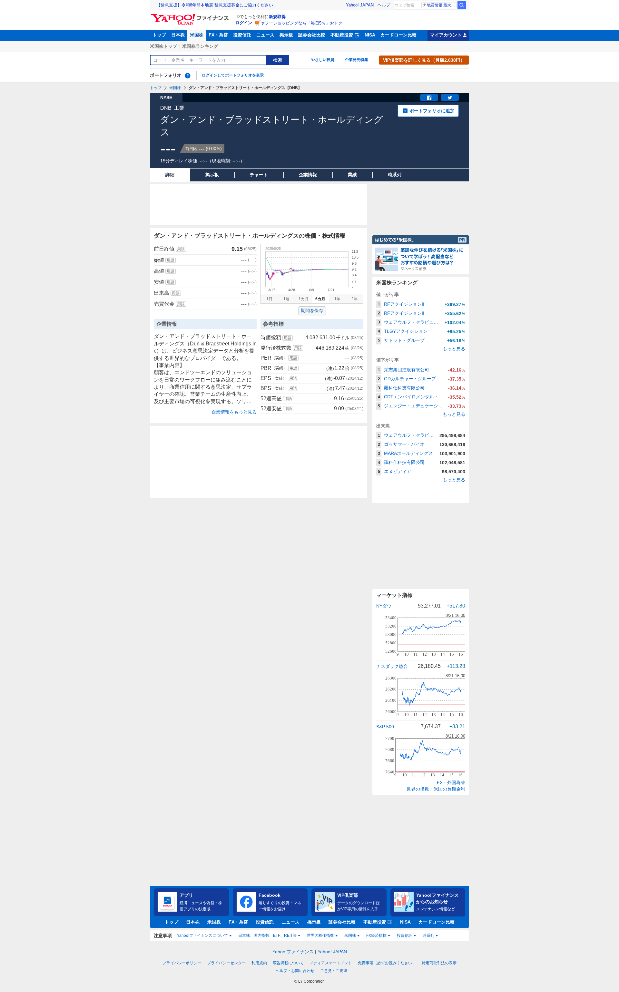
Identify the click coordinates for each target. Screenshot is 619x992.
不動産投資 (341, 34)
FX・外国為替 (451, 782)
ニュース (265, 34)
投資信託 (242, 34)
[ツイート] (450, 97)
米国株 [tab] (350, 935)
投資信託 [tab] (404, 935)
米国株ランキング (200, 46)
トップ (159, 34)
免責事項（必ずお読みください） (387, 963)
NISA (370, 34)
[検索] (461, 5)
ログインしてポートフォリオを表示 (233, 75)
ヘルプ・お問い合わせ (295, 970)
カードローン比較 (398, 34)
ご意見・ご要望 (333, 970)
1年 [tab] (337, 299)
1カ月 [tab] (304, 299)
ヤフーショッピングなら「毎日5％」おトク (301, 23)
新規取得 (277, 16)
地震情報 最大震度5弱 (442, 5)
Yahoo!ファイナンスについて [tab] (202, 935)
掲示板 (286, 34)
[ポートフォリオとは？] (187, 75)
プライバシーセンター (226, 963)
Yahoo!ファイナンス (293, 951)
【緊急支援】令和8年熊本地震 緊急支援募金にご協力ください (214, 5)
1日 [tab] (269, 299)
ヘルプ (384, 5)
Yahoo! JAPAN (360, 5)
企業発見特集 (356, 59)
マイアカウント (446, 34)
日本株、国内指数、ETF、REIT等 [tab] (267, 935)
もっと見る (454, 348)
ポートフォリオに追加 (432, 110)
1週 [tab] (286, 299)
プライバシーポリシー (181, 963)
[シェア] (429, 97)
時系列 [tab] (428, 935)
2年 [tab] (354, 299)
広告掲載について (288, 963)
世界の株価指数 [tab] (320, 935)
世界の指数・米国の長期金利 (436, 789)
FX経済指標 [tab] (376, 935)
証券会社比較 (311, 34)
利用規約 (259, 963)
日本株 (178, 34)
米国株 (196, 34)
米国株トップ (163, 46)
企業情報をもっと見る (234, 411)
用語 (181, 249)
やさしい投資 (322, 59)
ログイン (243, 22)
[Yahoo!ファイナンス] (191, 15)
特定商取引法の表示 (439, 963)
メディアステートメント (331, 963)
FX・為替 (218, 34)
